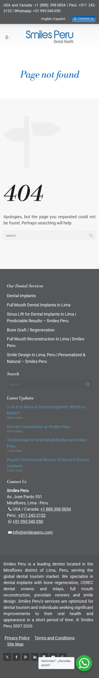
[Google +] (26, 657)
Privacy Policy (17, 638)
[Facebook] (16, 657)
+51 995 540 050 (28, 521)
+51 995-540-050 (47, 11)
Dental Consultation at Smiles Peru (38, 426)
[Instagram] (44, 657)
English (46, 19)
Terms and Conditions (55, 638)
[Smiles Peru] (49, 36)
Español (59, 19)
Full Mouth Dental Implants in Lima (38, 304)
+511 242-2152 (31, 515)
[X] (7, 657)
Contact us (86, 18)
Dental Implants (21, 295)
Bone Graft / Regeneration (31, 330)
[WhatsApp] (63, 657)
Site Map (15, 644)
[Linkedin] (35, 657)
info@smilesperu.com (33, 532)
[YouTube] (53, 657)
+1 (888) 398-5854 (49, 5)
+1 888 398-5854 (55, 509)
